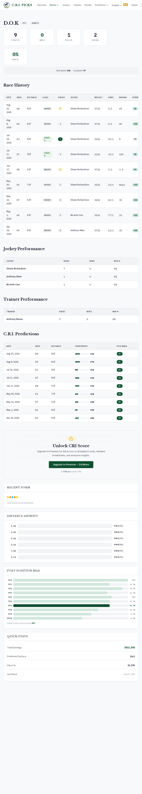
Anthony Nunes (14, 319)
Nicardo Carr (13, 284)
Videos (134, 5)
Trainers (77, 5)
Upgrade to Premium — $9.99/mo (71, 464)
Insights (116, 5)
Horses (53, 5)
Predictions (100, 5)
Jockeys (66, 5)
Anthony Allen (14, 276)
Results (88, 5)
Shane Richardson (16, 268)
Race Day (42, 5)
